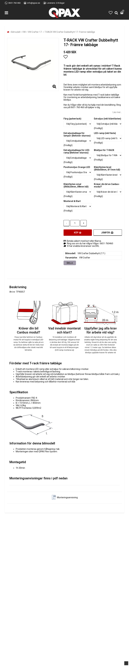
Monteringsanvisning (67, 497)
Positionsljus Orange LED (77, 167)
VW (24, 32)
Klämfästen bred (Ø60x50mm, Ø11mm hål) (107, 168)
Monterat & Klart (72, 201)
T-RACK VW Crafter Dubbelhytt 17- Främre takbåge (70, 32)
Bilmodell (15, 32)
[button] (110, 13)
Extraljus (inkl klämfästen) (107, 118)
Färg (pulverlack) (72, 118)
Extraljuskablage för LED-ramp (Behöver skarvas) (77, 151)
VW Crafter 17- (35, 32)
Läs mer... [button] (117, 112)
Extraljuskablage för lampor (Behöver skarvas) (77, 134)
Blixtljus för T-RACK (104, 150)
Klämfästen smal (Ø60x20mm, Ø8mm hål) (76, 185)
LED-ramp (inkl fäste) (105, 133)
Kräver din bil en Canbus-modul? (107, 185)
